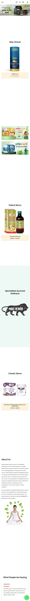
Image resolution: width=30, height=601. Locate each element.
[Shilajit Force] (15, 46)
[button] (19, 2)
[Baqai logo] (2, 2)
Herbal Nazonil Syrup (15, 236)
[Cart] (23, 2)
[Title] (27, 2)
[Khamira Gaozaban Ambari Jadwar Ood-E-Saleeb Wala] (15, 377)
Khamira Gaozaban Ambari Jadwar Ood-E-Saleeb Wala (15, 405)
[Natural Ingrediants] (15, 133)
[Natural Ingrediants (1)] (15, 148)
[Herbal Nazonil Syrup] (15, 208)
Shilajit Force (15, 74)
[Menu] (16, 2)
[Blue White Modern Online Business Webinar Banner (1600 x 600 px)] (15, 10)
